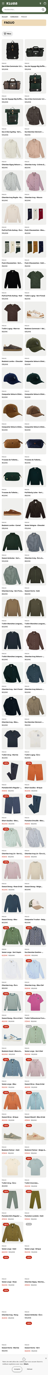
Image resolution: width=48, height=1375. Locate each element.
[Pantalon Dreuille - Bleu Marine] (35, 804)
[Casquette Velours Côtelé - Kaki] (35, 345)
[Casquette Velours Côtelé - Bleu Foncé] (12, 378)
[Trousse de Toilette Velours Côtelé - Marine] (35, 443)
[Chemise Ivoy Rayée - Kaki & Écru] (12, 181)
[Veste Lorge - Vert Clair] (35, 1035)
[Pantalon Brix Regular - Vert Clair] (12, 1200)
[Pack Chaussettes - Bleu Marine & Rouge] (35, 214)
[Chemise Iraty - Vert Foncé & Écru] (12, 575)
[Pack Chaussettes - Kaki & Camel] (35, 247)
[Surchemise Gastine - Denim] (35, 936)
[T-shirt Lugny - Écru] (35, 738)
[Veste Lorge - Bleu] (12, 1068)
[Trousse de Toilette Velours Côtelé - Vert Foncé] (12, 476)
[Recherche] (43, 9)
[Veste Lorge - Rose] (12, 1265)
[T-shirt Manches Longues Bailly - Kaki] (35, 607)
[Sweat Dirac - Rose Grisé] (35, 1068)
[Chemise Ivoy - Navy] (12, 1298)
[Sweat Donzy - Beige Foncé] (35, 870)
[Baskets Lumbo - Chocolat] (12, 345)
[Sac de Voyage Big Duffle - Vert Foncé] (35, 50)
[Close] (46, 1358)
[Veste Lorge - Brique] (35, 1232)
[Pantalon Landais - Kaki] (35, 1200)
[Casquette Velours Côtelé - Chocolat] (35, 411)
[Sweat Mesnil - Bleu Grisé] (35, 1101)
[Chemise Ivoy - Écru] (12, 969)
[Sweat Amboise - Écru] (35, 1298)
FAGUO (4, 63)
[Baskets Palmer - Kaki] (12, 1134)
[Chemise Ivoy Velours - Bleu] (35, 673)
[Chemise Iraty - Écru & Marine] (35, 542)
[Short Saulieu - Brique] (35, 771)
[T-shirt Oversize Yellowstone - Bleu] (35, 1167)
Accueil (5, 17)
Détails (26, 1364)
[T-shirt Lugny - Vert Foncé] (35, 279)
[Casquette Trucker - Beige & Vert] (35, 903)
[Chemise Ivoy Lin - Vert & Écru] (12, 837)
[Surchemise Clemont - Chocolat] (35, 115)
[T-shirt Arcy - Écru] (12, 1167)
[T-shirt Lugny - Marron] (12, 312)
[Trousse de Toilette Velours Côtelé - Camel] (12, 443)
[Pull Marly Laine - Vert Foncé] (35, 476)
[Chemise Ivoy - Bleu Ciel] (35, 969)
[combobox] (24, 9)
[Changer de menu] (3, 3)
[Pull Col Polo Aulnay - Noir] (12, 279)
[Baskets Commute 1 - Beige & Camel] (35, 312)
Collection (14, 17)
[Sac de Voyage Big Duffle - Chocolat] (12, 83)
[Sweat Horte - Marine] (12, 1331)
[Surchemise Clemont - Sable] (35, 706)
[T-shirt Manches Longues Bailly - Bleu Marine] (12, 640)
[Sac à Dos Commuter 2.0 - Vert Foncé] (35, 83)
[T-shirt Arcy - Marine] (12, 738)
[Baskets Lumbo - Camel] (12, 509)
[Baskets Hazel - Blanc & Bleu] (12, 1035)
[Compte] (40, 3)
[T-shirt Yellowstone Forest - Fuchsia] (35, 1002)
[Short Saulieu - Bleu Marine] (12, 804)
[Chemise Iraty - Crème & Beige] (35, 148)
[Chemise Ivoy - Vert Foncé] (12, 673)
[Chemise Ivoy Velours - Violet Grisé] (35, 640)
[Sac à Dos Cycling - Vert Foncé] (12, 115)
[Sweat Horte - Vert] (35, 1331)
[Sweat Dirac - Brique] (12, 1101)
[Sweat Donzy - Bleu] (12, 903)
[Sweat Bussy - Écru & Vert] (12, 1002)
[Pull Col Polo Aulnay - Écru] (12, 214)
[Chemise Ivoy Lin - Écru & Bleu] (35, 837)
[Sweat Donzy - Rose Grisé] (12, 870)
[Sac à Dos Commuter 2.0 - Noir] (12, 50)
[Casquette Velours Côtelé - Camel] (12, 411)
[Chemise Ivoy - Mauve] (35, 181)
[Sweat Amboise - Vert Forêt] (12, 542)
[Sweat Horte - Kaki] (35, 575)
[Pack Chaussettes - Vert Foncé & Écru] (12, 247)
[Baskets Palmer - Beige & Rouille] (35, 1134)
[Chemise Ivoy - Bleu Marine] (12, 706)
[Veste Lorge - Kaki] (12, 1232)
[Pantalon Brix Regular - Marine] (12, 771)
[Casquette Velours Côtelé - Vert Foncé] (35, 378)
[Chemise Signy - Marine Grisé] (35, 1265)
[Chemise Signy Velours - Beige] (12, 148)
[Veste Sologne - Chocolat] (35, 509)
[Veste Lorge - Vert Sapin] (12, 936)
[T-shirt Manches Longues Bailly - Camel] (12, 607)
